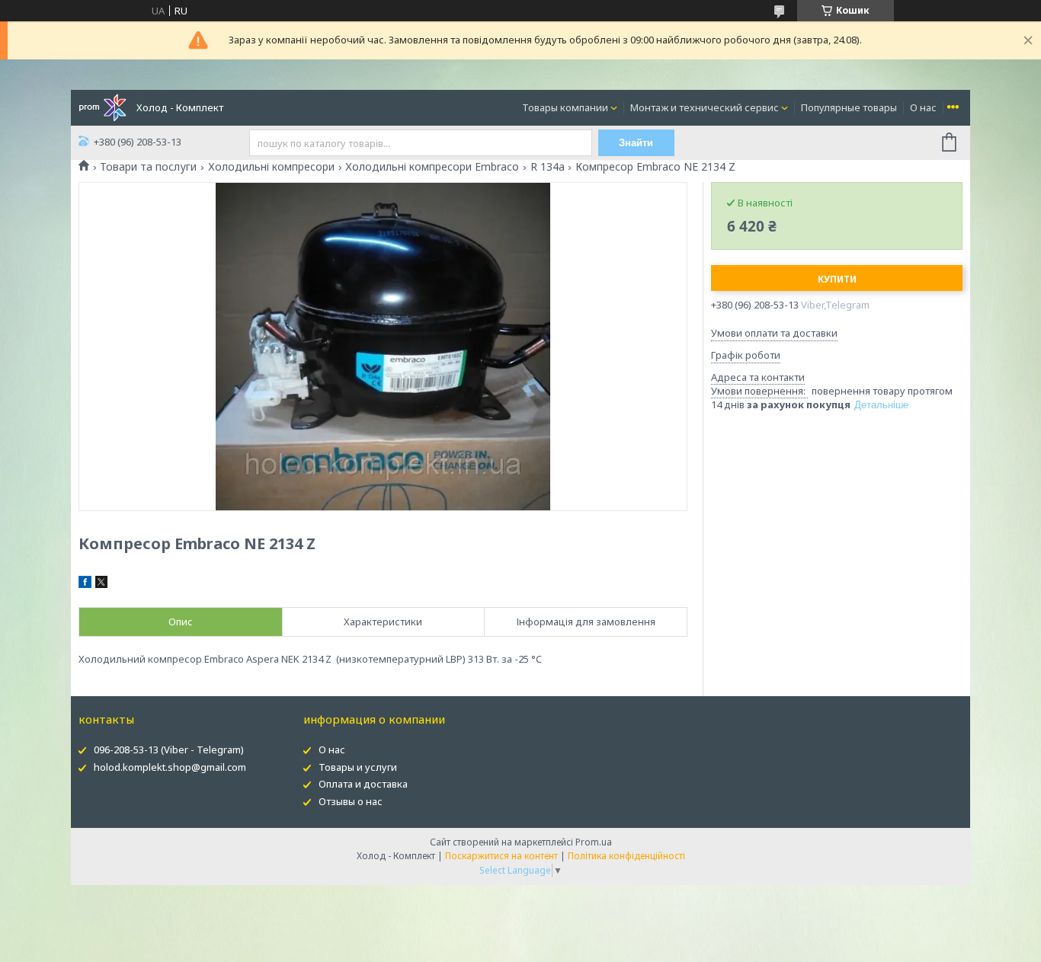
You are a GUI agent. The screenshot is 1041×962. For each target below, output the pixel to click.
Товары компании (565, 107)
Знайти (636, 143)
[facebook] (84, 584)
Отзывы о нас (351, 801)
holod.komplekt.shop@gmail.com (170, 767)
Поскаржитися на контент (501, 855)
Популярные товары (849, 107)
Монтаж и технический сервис (704, 107)
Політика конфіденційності (626, 855)
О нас (923, 107)
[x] (101, 584)
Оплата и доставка (363, 784)
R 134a (547, 167)
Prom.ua (593, 842)
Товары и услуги (358, 767)
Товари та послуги (148, 167)
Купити (837, 279)
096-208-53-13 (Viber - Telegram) (169, 749)
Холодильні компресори (271, 167)
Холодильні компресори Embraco (432, 167)
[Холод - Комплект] (102, 106)
